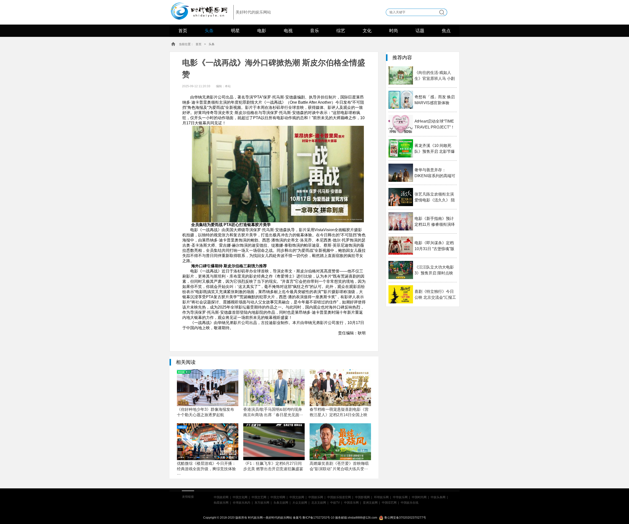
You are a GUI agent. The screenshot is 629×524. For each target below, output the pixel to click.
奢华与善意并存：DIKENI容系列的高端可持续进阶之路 (435, 173)
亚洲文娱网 (370, 502)
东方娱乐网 (262, 502)
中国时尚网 (419, 497)
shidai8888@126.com (362, 517)
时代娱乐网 (197, 10)
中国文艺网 (259, 497)
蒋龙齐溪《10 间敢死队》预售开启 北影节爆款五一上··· (435, 149)
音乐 (314, 30)
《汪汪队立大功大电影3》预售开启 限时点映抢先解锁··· (434, 270)
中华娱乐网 (400, 497)
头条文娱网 (280, 502)
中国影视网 (362, 497)
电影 (261, 30)
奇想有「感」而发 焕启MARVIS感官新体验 (435, 100)
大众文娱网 (299, 502)
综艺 (340, 30)
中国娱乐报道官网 (339, 497)
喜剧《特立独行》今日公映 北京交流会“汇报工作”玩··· (435, 294)
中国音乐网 (351, 502)
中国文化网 (240, 497)
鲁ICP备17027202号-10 (318, 517)
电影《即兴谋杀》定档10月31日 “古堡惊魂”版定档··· (434, 246)
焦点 (446, 30)
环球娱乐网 (381, 497)
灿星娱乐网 (221, 502)
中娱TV (335, 502)
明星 (235, 30)
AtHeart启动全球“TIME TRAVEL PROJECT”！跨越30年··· (435, 124)
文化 (367, 30)
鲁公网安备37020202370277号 (405, 517)
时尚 (393, 30)
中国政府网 (221, 497)
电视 (288, 30)
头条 (209, 30)
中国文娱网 (296, 497)
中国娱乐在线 (409, 502)
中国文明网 (278, 497)
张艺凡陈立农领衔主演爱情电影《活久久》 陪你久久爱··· (435, 197)
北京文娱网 (318, 502)
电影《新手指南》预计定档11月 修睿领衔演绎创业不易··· (435, 221)
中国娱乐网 (315, 497)
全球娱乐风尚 (241, 502)
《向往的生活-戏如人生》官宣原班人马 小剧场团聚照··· (435, 76)
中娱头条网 (438, 497)
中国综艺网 (389, 502)
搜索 (442, 12)
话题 (419, 30)
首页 (182, 30)
